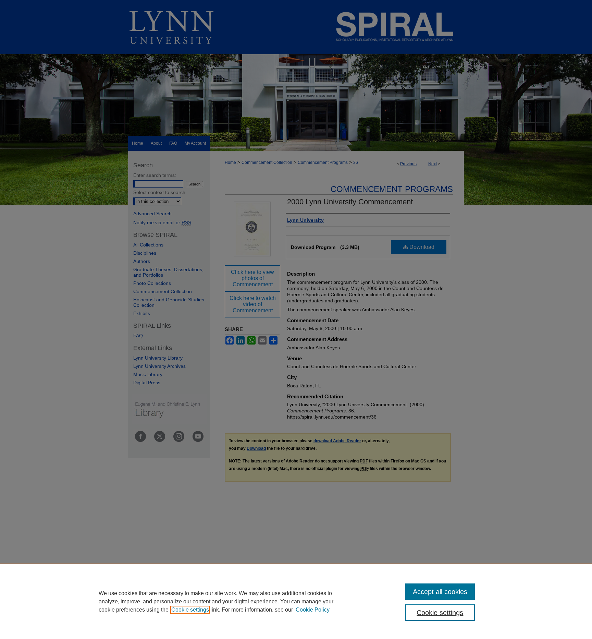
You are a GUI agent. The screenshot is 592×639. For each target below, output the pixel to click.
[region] (296, 601)
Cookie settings (190, 610)
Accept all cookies (440, 591)
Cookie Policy (313, 610)
